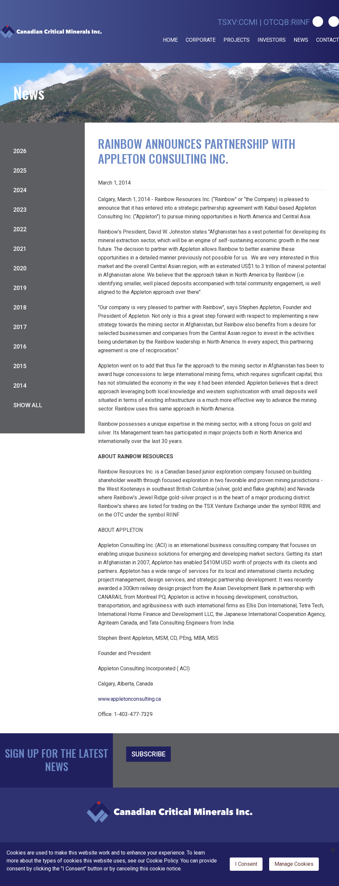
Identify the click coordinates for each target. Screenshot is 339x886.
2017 (19, 326)
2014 (19, 385)
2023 (19, 209)
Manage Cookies (294, 864)
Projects (236, 40)
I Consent (246, 864)
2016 (19, 346)
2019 (19, 287)
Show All (27, 405)
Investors (272, 40)
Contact (327, 40)
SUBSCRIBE (148, 754)
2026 (19, 150)
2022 (19, 229)
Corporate (201, 40)
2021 (19, 248)
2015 (19, 365)
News (301, 40)
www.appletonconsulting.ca (129, 699)
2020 (19, 268)
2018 (19, 307)
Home (170, 40)
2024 (19, 190)
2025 (19, 170)
